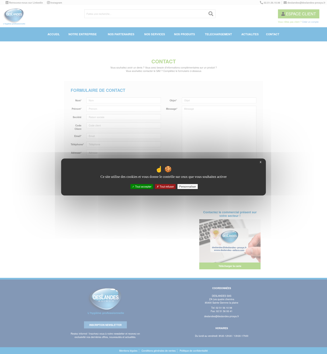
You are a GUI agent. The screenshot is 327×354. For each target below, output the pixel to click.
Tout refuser (166, 186)
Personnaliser (187, 186)
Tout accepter (142, 186)
